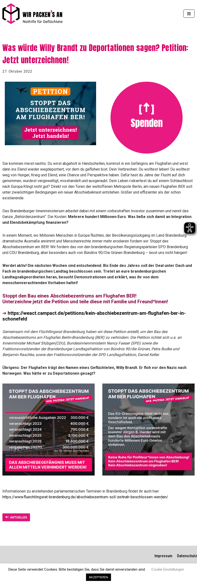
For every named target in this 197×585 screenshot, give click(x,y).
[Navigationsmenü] (189, 14)
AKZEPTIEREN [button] (98, 577)
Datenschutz (187, 556)
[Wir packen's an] (32, 13)
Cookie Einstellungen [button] (167, 569)
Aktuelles (18, 517)
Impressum (163, 556)
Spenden (147, 123)
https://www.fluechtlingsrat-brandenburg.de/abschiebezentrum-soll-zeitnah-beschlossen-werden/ (85, 497)
